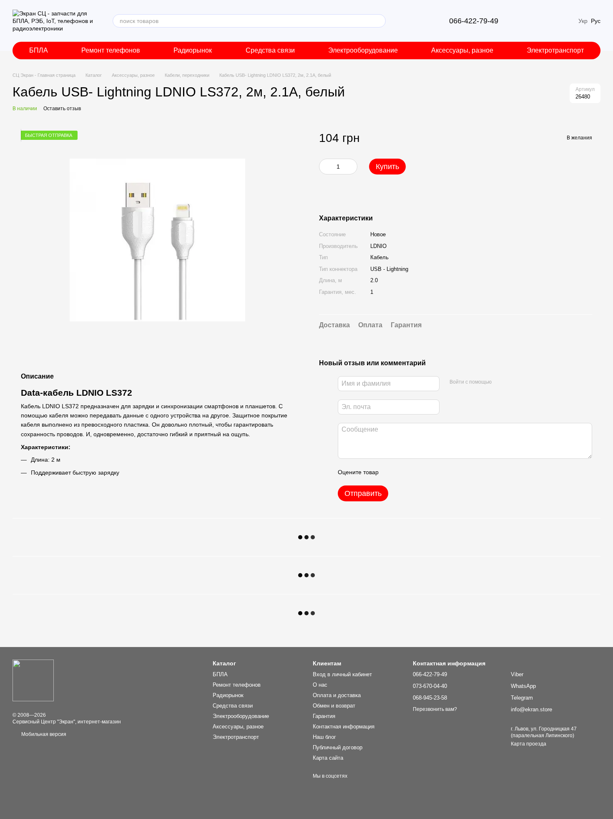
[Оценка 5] (445, 472)
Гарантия (324, 716)
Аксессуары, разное (462, 50)
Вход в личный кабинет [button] (342, 674)
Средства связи (270, 50)
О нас (320, 685)
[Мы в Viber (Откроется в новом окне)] (405, 21)
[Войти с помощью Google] (514, 382)
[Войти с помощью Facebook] (501, 382)
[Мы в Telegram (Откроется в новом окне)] (415, 21)
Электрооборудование (363, 50)
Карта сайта (328, 758)
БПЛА (38, 50)
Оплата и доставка (337, 695)
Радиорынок (192, 50)
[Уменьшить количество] (325, 166)
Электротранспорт (555, 50)
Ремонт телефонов (110, 50)
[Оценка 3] (419, 472)
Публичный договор (337, 747)
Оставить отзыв (62, 108)
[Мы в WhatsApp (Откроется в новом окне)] (425, 21)
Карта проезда (528, 744)
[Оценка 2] (405, 472)
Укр (583, 21)
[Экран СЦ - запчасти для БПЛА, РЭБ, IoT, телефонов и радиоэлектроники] (33, 680)
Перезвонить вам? (435, 709)
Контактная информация (343, 726)
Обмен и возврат (334, 706)
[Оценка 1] (392, 472)
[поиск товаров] (379, 21)
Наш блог (324, 737)
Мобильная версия (43, 734)
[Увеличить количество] (351, 166)
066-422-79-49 (473, 21)
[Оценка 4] (432, 472)
